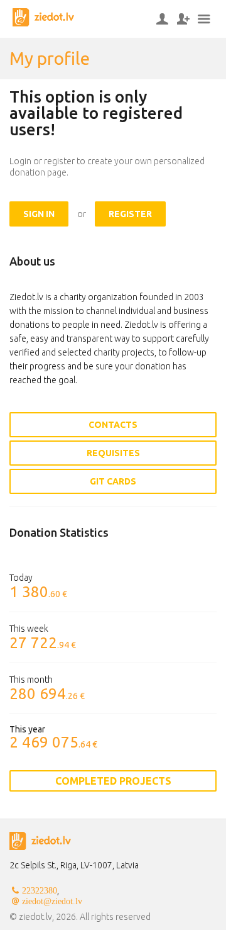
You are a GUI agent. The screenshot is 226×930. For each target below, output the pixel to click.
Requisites (113, 453)
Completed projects (113, 781)
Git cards (113, 481)
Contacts (113, 425)
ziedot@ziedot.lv (52, 901)
